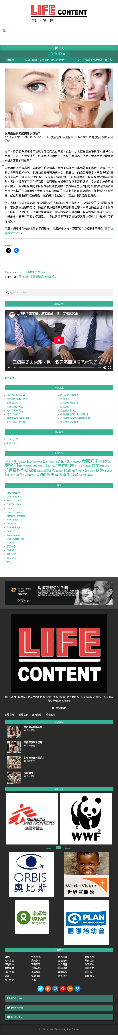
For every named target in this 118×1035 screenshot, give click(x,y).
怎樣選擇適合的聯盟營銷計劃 (75, 418)
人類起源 (21, 461)
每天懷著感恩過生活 (70, 422)
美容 (97, 137)
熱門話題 (66, 465)
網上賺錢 (41, 471)
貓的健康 (46, 475)
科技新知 (28, 470)
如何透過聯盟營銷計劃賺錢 (74, 414)
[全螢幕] (109, 367)
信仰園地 (36, 956)
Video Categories (15, 539)
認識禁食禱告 (14, 414)
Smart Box (12, 531)
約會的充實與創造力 (17, 399)
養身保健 (83, 475)
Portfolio (11, 523)
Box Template (14, 496)
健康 (30, 461)
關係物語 (31, 761)
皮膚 (91, 137)
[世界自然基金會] (85, 794)
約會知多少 (12, 403)
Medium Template (16, 516)
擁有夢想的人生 (15, 410)
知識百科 (13, 470)
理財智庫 (9, 964)
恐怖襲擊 (27, 466)
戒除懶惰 (64, 399)
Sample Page (13, 527)
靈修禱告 (89, 976)
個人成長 (62, 956)
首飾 (90, 475)
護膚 (104, 137)
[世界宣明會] (86, 853)
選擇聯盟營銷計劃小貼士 (19, 418)
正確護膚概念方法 (35, 272)
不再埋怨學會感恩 (69, 395)
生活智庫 (87, 466)
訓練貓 (101, 470)
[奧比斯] (31, 853)
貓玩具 (13, 475)
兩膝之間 (64, 406)
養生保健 (68, 137)
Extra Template (14, 500)
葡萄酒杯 (91, 471)
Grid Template (14, 504)
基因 (56, 462)
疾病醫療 (9, 968)
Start (7, 956)
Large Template (15, 512)
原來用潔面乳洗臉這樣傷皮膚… (38, 276)
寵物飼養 (13, 465)
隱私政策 (11, 558)
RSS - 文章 (12, 439)
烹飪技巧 (51, 466)
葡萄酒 (82, 470)
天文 (69, 461)
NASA (7, 462)
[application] (59, 340)
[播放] (8, 367)
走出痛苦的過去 (15, 406)
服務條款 (11, 546)
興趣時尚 (70, 470)
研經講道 (62, 968)
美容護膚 (56, 137)
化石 (45, 461)
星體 (35, 466)
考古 (55, 470)
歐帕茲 (40, 466)
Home (10, 508)
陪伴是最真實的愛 (16, 422)
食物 (58, 475)
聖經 (61, 471)
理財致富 (79, 466)
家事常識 (104, 461)
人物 (13, 461)
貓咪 (7, 976)
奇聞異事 (90, 460)
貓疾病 (36, 476)
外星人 (62, 461)
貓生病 (21, 475)
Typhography (13, 535)
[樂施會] (32, 901)
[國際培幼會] (86, 901)
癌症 (102, 466)
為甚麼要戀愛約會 (69, 403)
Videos (10, 542)
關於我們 (11, 554)
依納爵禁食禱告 (68, 410)
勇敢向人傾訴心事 (16, 395)
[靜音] (104, 367)
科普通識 (9, 972)
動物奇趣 (38, 462)
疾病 (95, 466)
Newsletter (12, 519)
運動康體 (36, 976)
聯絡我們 (11, 550)
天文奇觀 (77, 462)
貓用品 (30, 475)
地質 (51, 462)
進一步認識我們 (59, 708)
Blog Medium (13, 493)
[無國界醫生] (30, 794)
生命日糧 (31, 730)
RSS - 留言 (12, 443)
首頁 (9, 561)
